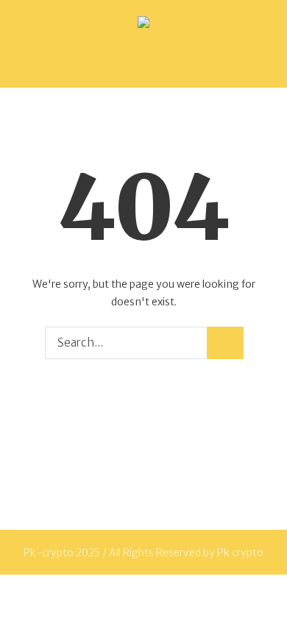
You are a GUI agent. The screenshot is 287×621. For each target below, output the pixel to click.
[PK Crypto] (143, 24)
